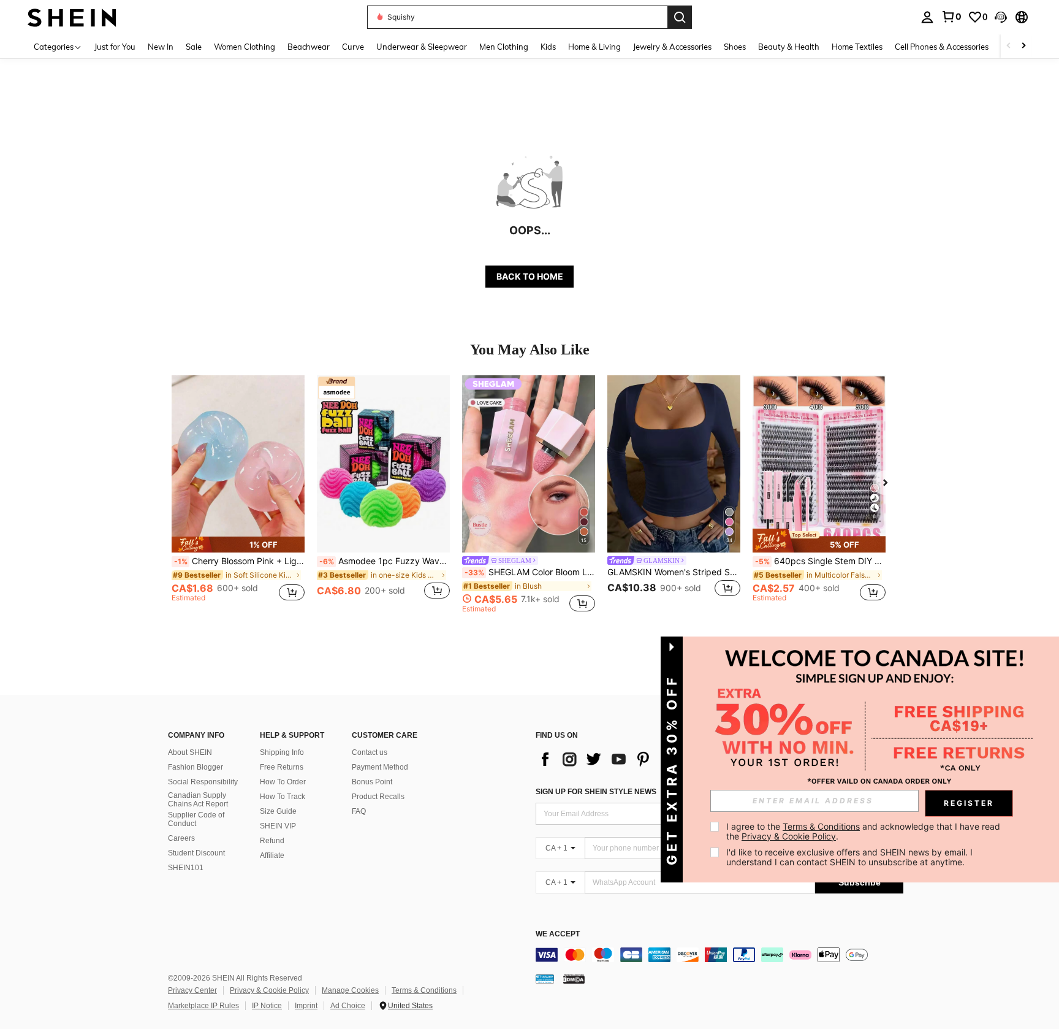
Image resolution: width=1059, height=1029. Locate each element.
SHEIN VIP (278, 826)
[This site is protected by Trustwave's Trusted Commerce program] (545, 978)
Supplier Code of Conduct (196, 819)
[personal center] (927, 17)
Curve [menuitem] (353, 47)
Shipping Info (282, 752)
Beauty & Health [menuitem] (788, 47)
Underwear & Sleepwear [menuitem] (421, 47)
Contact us (369, 752)
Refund (272, 840)
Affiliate (272, 855)
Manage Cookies (350, 990)
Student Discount (196, 853)
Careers (181, 838)
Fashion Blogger (195, 767)
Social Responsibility (203, 782)
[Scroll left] (1008, 46)
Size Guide (278, 811)
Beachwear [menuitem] (308, 47)
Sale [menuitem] (194, 47)
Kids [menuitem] (548, 47)
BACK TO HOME (529, 276)
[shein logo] (72, 16)
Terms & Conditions (424, 990)
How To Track (282, 796)
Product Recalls (378, 796)
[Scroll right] (1023, 46)
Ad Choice (347, 1005)
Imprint (306, 1005)
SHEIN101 (185, 867)
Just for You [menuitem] (114, 47)
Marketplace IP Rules (203, 1005)
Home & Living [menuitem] (594, 47)
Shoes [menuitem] (735, 47)
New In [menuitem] (160, 47)
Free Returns (281, 767)
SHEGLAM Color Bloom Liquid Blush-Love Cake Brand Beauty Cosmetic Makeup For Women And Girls (530, 572)
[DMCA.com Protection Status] (574, 978)
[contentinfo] (719, 954)
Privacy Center (192, 990)
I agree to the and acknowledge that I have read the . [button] (864, 831)
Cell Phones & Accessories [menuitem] (942, 47)
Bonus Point (372, 782)
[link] (951, 16)
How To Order (283, 782)
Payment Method (380, 767)
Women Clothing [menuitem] (244, 47)
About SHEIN (190, 752)
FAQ (359, 811)
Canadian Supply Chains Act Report (198, 799)
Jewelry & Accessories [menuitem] (672, 47)
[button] (1000, 17)
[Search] (679, 17)
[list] (621, 759)
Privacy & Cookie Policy (269, 990)
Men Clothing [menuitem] (503, 47)
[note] (238, 545)
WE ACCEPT (558, 934)
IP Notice (267, 1005)
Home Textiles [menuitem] (857, 47)
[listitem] (238, 494)
